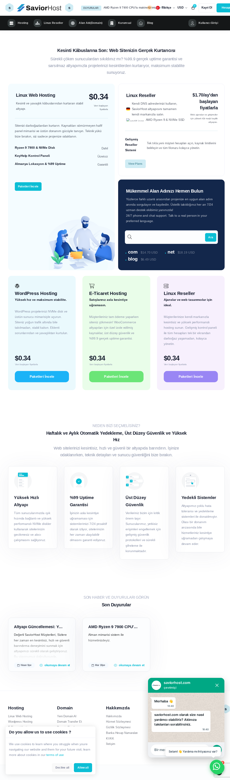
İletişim (110, 744)
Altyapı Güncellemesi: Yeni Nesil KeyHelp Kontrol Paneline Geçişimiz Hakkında (39, 627)
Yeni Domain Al (66, 716)
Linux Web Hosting (20, 716)
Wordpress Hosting (20, 721)
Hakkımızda (114, 716)
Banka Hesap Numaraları (122, 733)
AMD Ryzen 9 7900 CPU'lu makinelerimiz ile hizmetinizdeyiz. (136, 7)
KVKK (110, 738)
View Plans (135, 163)
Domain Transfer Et (69, 721)
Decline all (62, 767)
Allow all (82, 767)
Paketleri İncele (28, 186)
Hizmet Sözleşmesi (118, 721)
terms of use (55, 755)
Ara (210, 237)
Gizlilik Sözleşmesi (118, 727)
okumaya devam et (57, 665)
